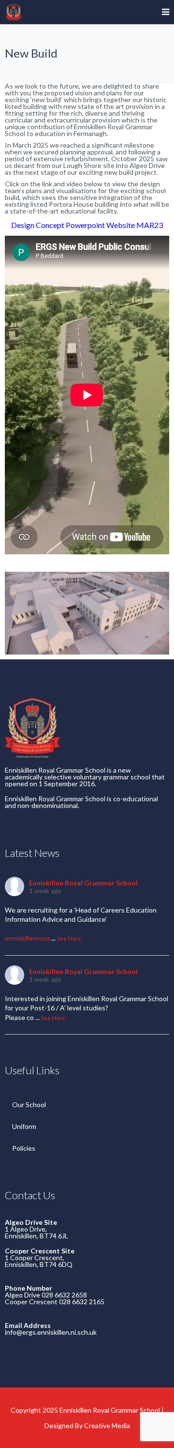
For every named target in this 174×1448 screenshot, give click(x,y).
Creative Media (107, 1425)
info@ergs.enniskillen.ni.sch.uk (51, 1332)
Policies (23, 1148)
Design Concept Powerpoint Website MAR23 (87, 224)
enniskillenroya (27, 938)
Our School (29, 1104)
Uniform (24, 1126)
